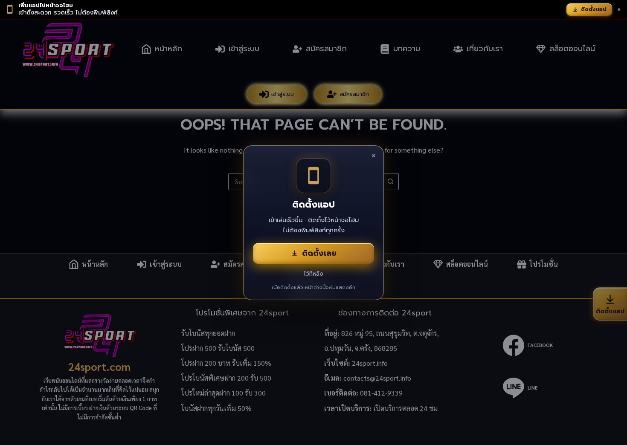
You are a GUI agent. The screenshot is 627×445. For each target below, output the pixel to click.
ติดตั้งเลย (319, 253)
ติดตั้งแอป (594, 9)
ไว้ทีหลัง (313, 273)
